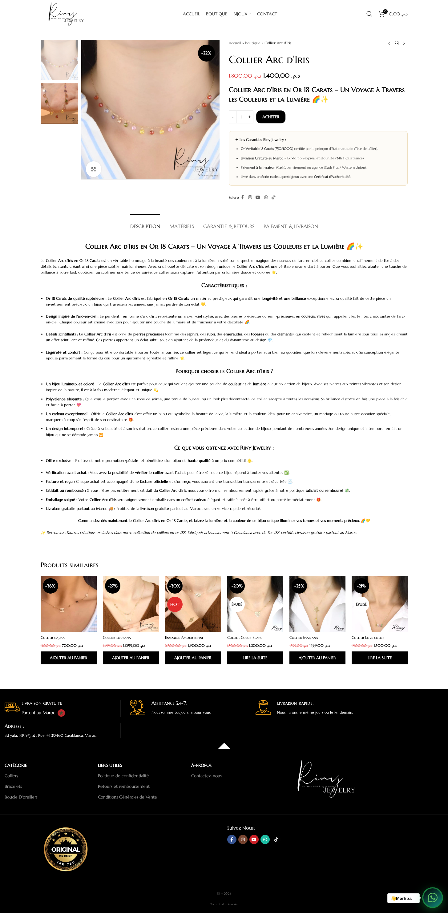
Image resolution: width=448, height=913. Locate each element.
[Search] (369, 14)
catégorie (16, 765)
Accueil (235, 43)
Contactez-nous (206, 776)
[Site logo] (67, 13)
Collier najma (53, 637)
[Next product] (404, 43)
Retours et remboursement (124, 786)
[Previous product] (389, 43)
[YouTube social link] (258, 197)
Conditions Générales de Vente (127, 797)
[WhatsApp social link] (266, 197)
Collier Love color (368, 637)
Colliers (11, 776)
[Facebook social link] (242, 197)
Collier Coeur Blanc (244, 637)
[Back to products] (396, 43)
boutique (252, 43)
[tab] (145, 223)
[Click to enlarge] (93, 169)
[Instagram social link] (250, 197)
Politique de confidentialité (123, 776)
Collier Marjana (303, 637)
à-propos (201, 765)
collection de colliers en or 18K (159, 532)
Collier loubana (117, 637)
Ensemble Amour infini (184, 637)
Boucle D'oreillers (21, 797)
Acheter (271, 116)
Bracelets (13, 786)
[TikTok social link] (273, 197)
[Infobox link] (62, 708)
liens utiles (110, 765)
